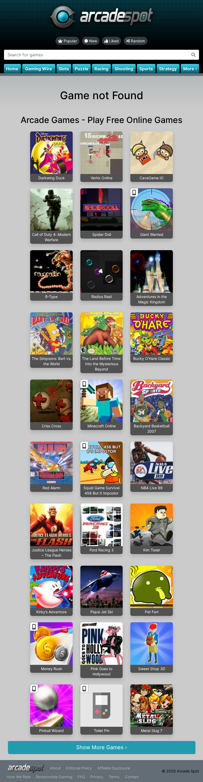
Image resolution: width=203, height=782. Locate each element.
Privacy (96, 777)
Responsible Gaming (54, 777)
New (92, 41)
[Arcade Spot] (101, 18)
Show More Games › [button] (101, 747)
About (55, 768)
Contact (132, 777)
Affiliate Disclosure (113, 768)
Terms (114, 777)
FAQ (81, 777)
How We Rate (19, 777)
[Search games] (193, 55)
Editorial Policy (79, 768)
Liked (113, 41)
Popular (70, 41)
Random (137, 41)
